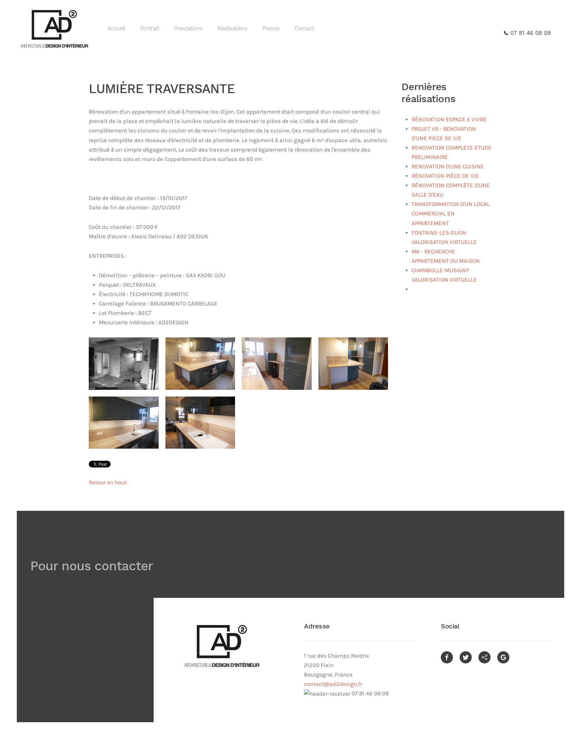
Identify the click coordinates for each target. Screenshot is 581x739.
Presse (270, 28)
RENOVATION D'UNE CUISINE (448, 166)
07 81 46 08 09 (529, 33)
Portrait (149, 28)
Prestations (188, 28)
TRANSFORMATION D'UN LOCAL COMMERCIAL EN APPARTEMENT (451, 213)
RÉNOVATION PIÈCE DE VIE (445, 176)
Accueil (116, 28)
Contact (304, 28)
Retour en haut (108, 482)
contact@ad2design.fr (333, 684)
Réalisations (232, 28)
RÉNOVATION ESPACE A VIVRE (449, 119)
